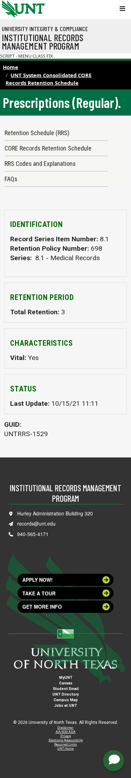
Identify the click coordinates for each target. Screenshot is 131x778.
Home (10, 67)
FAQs (11, 179)
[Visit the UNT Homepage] (35, 6)
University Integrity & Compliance (45, 28)
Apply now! (37, 579)
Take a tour (39, 593)
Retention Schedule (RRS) (37, 133)
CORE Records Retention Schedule (48, 148)
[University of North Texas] (8, 8)
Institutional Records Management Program (42, 41)
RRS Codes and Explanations (40, 163)
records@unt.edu (36, 523)
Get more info (42, 606)
